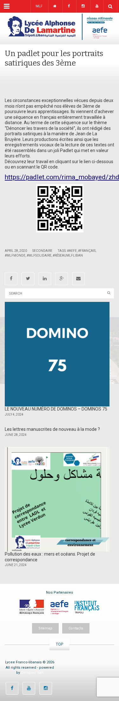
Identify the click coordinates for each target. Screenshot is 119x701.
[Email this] (78, 278)
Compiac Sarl (32, 673)
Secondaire (42, 250)
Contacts (76, 628)
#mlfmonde (15, 255)
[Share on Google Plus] (61, 278)
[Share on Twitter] (28, 278)
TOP (59, 644)
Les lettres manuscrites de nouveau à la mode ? (52, 429)
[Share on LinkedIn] (44, 278)
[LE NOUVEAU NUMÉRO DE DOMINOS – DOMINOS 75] (57, 354)
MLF (39, 6)
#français (87, 250)
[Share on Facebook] (11, 278)
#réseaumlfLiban (68, 255)
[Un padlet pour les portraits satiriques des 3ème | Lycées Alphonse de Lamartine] (59, 28)
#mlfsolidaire (39, 255)
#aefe (72, 250)
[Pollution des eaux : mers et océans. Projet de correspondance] (57, 499)
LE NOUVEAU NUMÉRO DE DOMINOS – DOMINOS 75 (56, 408)
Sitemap (45, 628)
